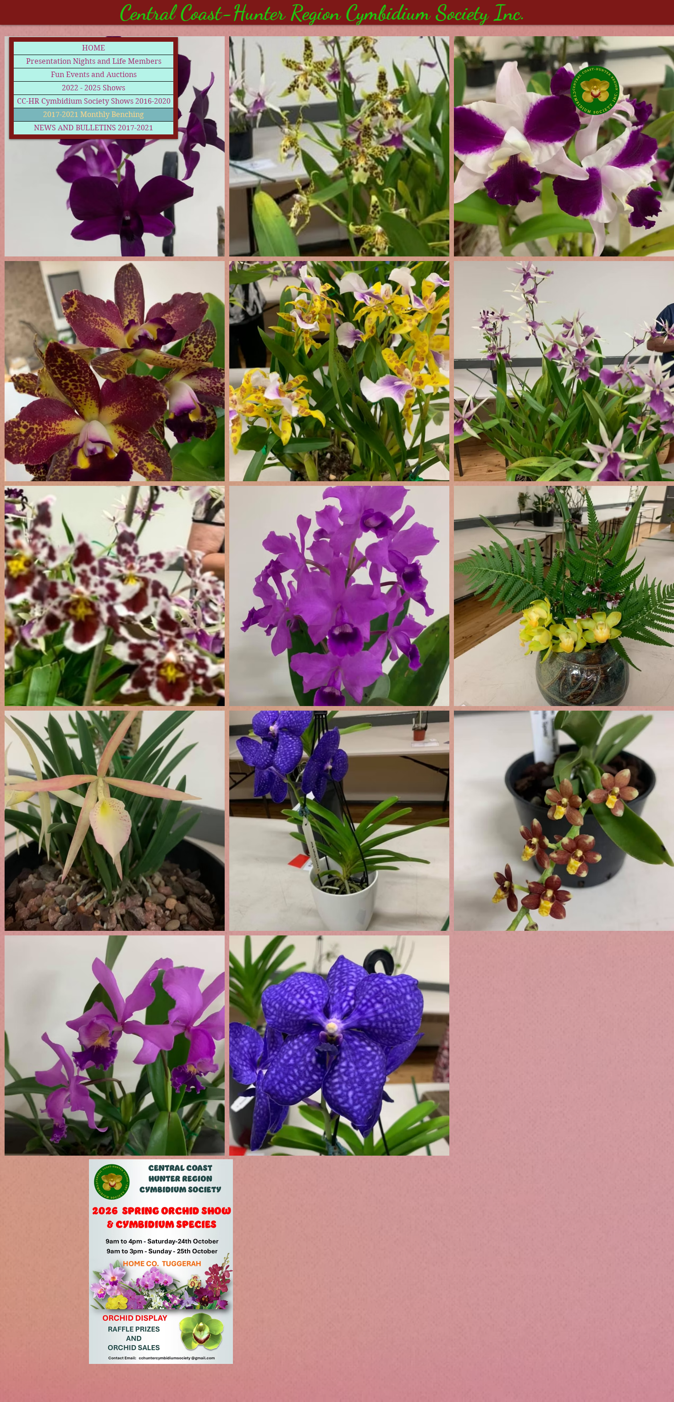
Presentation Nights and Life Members (93, 61)
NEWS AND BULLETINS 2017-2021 (93, 127)
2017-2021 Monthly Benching (93, 114)
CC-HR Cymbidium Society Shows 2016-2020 (94, 101)
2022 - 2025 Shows (93, 87)
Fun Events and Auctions (94, 74)
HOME (93, 48)
